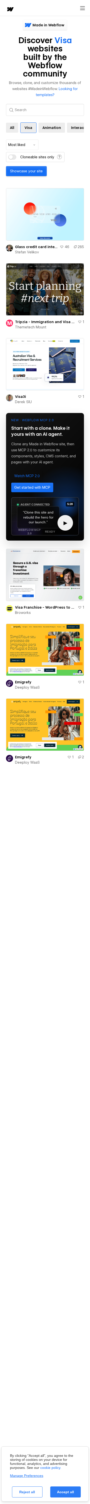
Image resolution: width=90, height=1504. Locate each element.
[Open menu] (82, 8)
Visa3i (20, 397)
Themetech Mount (30, 327)
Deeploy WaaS (27, 687)
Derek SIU (23, 402)
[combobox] (22, 144)
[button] (27, 476)
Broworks (23, 613)
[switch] (12, 157)
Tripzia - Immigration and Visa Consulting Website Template (45, 322)
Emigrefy (23, 682)
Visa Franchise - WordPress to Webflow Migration (45, 607)
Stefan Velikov (27, 252)
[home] (10, 9)
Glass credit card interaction (36, 247)
